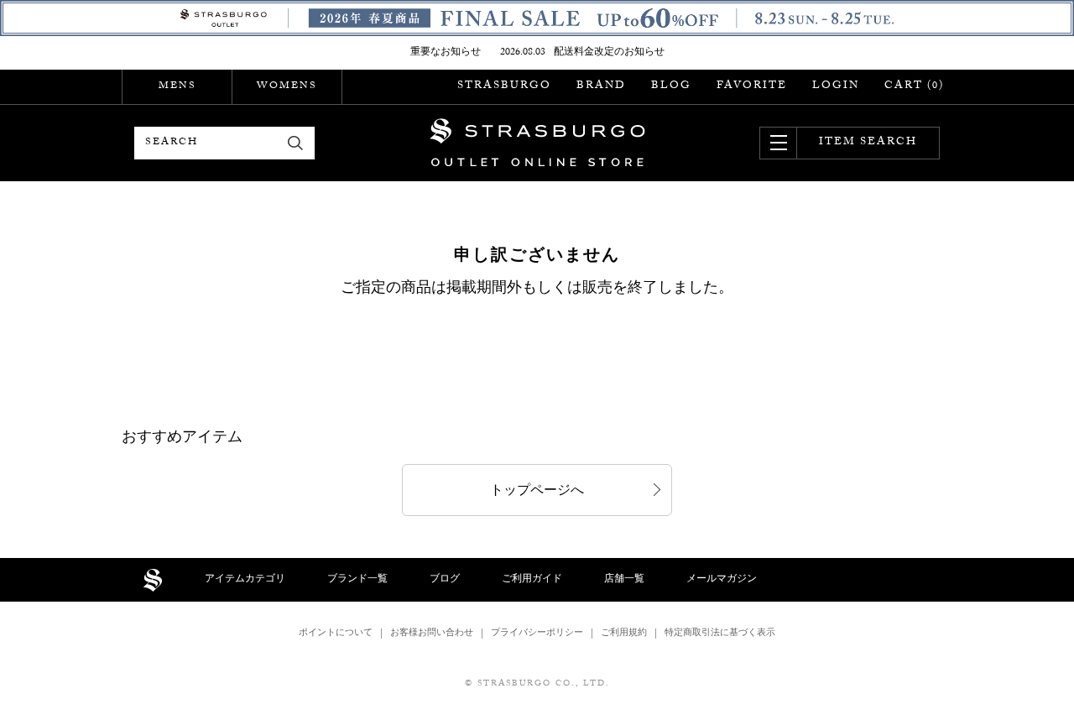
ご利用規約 (624, 634)
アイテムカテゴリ (245, 579)
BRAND (601, 86)
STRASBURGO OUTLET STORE (537, 142)
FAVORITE (752, 86)
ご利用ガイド (532, 579)
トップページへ (537, 492)
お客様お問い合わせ (431, 634)
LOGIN (835, 86)
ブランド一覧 (357, 579)
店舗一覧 (624, 579)
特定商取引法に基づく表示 (720, 634)
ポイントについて (336, 634)
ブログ (445, 579)
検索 (296, 143)
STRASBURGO (504, 86)
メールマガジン (721, 579)
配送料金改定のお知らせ (609, 52)
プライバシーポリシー (537, 634)
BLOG (671, 86)
